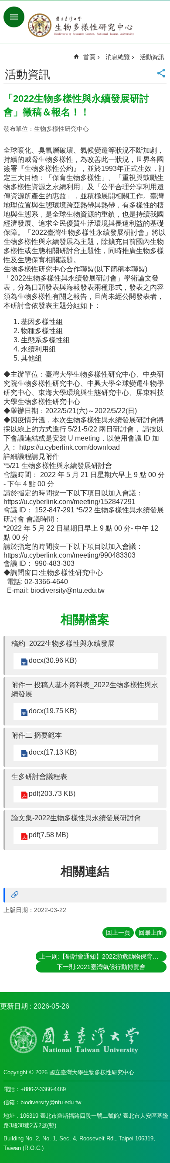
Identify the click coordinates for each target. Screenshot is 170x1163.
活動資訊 (152, 56)
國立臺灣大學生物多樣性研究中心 (93, 25)
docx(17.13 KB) (53, 752)
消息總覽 (117, 56)
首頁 (89, 56)
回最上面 (151, 932)
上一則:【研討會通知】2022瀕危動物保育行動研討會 (103, 956)
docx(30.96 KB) (53, 660)
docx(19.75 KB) (53, 711)
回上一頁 (118, 932)
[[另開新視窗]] (85, 895)
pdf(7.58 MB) (48, 835)
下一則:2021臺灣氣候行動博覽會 (101, 966)
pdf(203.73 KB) (52, 793)
